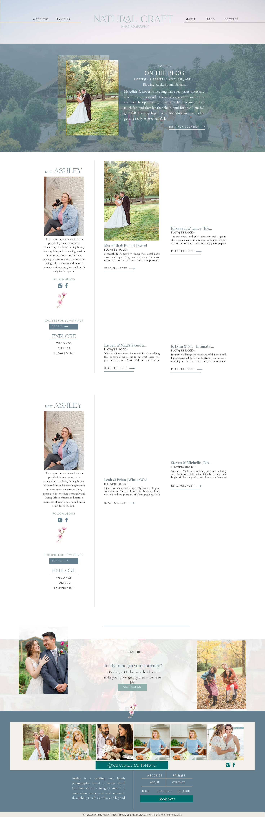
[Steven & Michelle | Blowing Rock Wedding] (198, 425)
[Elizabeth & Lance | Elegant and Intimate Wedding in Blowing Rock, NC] (198, 191)
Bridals (180, 84)
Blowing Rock (153, 84)
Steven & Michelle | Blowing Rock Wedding (206, 462)
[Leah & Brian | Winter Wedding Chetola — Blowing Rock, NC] (131, 435)
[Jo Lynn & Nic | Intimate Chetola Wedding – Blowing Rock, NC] (198, 301)
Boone (169, 84)
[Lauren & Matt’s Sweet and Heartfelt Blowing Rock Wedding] (131, 307)
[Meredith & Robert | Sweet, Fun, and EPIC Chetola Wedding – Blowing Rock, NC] (92, 97)
